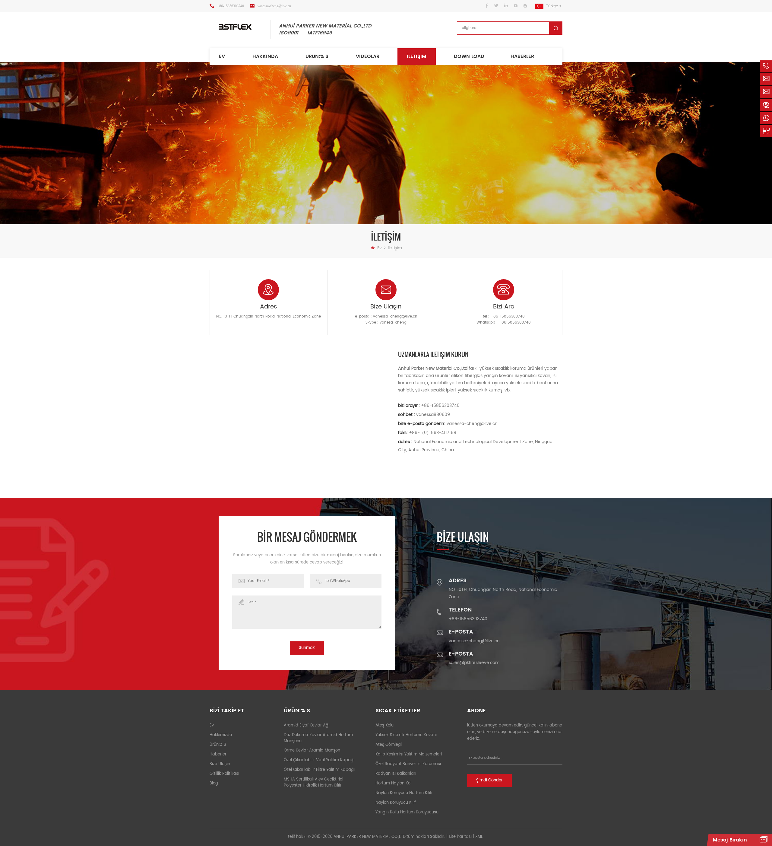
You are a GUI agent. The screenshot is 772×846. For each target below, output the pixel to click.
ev (222, 56)
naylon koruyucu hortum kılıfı (403, 793)
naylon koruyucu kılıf (395, 803)
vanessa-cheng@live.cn (274, 6)
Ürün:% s (316, 56)
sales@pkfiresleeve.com (474, 662)
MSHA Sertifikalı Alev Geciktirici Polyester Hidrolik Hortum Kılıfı (313, 782)
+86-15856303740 (230, 6)
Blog (214, 783)
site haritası (460, 837)
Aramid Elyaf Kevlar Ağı (306, 725)
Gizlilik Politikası (224, 774)
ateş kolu (384, 725)
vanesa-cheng (393, 322)
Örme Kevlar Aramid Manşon (312, 750)
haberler (522, 56)
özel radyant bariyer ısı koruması (408, 764)
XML (479, 837)
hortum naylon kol (393, 783)
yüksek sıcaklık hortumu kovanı (406, 735)
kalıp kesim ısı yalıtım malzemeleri (408, 754)
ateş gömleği (388, 745)
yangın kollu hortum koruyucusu (406, 812)
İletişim (416, 56)
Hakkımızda (221, 735)
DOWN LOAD (469, 56)
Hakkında (265, 56)
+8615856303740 (515, 322)
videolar (367, 56)
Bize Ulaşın (220, 764)
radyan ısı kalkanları (395, 774)
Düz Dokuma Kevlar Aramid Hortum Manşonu (318, 738)
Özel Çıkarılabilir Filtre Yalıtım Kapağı (319, 770)
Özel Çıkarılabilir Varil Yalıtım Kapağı (319, 760)
